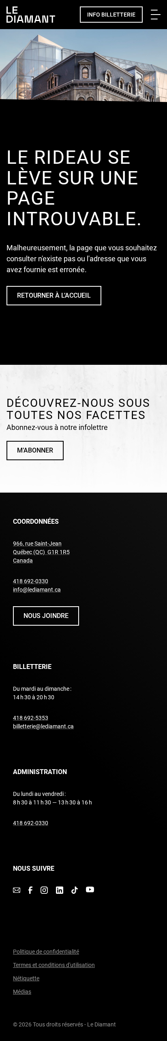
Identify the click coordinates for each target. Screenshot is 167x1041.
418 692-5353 (30, 718)
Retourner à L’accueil (54, 295)
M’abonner (35, 450)
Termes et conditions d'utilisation (54, 965)
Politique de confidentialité (46, 951)
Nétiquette (26, 978)
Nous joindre (46, 616)
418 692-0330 (30, 581)
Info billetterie (111, 14)
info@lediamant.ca (37, 589)
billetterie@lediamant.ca (43, 726)
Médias (22, 991)
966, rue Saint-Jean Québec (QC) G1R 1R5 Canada (41, 552)
